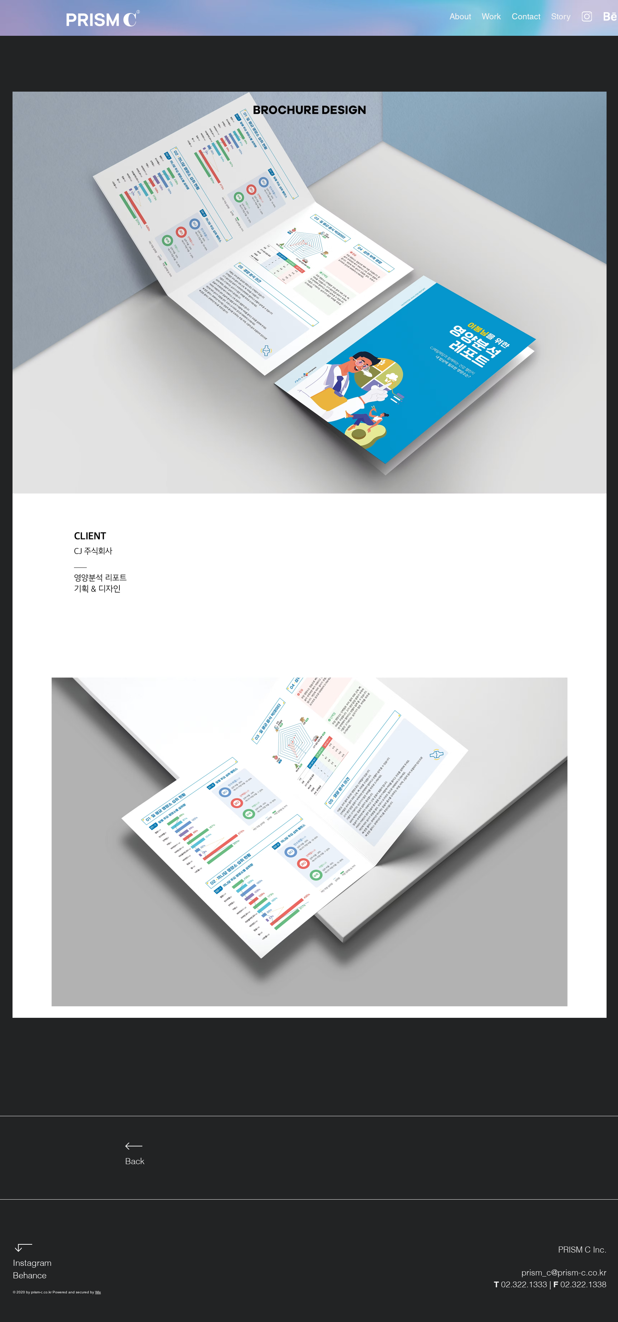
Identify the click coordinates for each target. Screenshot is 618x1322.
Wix (98, 1292)
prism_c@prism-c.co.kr (564, 1272)
